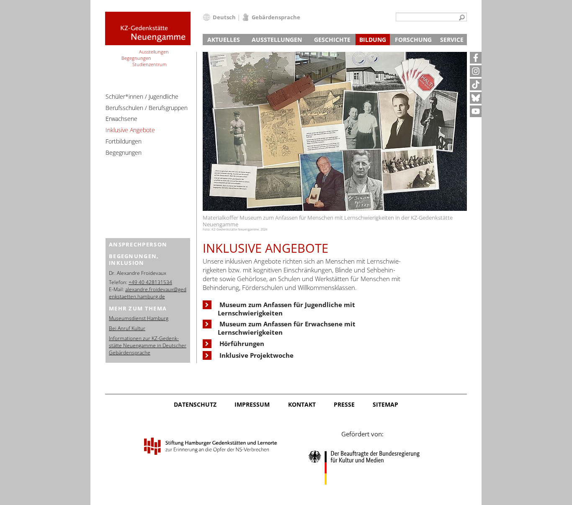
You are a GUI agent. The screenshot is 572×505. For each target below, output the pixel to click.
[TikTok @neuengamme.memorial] (476, 84)
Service (452, 40)
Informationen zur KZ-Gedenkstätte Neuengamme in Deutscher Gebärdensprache (147, 345)
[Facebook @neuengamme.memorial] (476, 58)
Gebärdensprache (276, 17)
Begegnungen (124, 152)
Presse (344, 404)
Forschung (413, 40)
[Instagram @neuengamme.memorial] (476, 71)
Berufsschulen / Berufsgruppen (147, 108)
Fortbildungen (124, 141)
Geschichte (332, 40)
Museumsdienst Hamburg (138, 318)
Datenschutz (195, 404)
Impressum (252, 404)
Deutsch (224, 17)
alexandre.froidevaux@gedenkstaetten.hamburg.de (147, 293)
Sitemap (385, 404)
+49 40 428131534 (150, 282)
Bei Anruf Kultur (127, 328)
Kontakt (302, 404)
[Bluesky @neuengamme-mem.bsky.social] (476, 98)
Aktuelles (223, 40)
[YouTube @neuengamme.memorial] (476, 111)
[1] (462, 18)
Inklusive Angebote (130, 130)
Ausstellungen (277, 40)
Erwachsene (121, 119)
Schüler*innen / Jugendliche (142, 96)
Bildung (372, 40)
